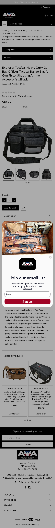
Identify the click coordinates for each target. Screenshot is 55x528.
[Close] (50, 257)
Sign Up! (27, 301)
